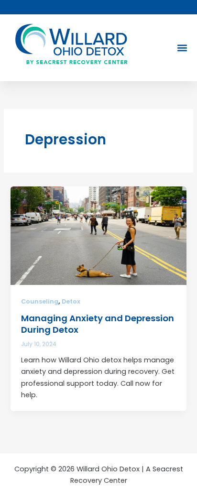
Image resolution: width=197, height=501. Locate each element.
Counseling (39, 301)
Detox (71, 301)
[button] (182, 48)
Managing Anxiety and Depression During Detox (97, 324)
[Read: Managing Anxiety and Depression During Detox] (98, 235)
